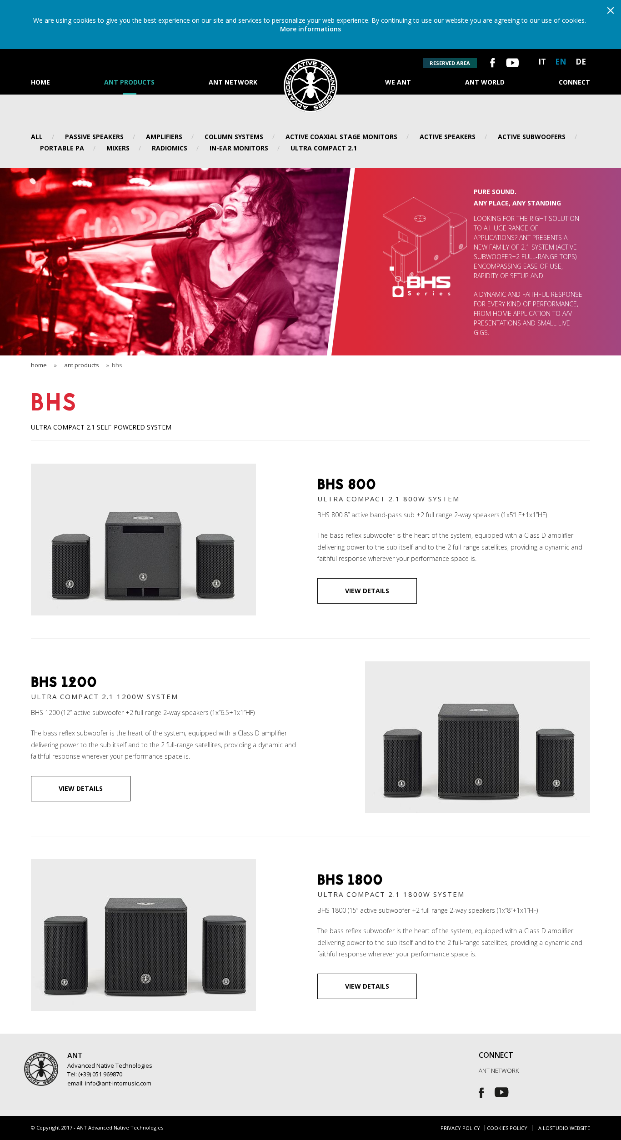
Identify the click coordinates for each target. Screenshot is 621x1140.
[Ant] (310, 64)
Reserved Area (450, 63)
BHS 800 (346, 486)
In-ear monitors (239, 148)
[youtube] (512, 64)
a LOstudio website (564, 1128)
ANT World (485, 82)
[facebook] (492, 64)
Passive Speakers (94, 136)
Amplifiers (164, 136)
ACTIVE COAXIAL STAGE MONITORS (341, 136)
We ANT (398, 82)
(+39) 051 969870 (100, 1074)
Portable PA (62, 148)
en (560, 61)
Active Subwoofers (532, 136)
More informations (310, 29)
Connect (574, 82)
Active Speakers (448, 136)
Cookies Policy (507, 1128)
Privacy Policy (460, 1128)
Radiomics (169, 148)
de (581, 61)
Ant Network (233, 82)
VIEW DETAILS (367, 590)
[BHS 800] (143, 469)
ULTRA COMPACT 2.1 (323, 148)
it (542, 61)
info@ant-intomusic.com (118, 1083)
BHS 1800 (350, 881)
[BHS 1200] (477, 667)
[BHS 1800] (143, 865)
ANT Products (129, 82)
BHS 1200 (64, 683)
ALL (37, 136)
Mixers (118, 148)
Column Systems (234, 136)
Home (40, 82)
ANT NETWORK (499, 1071)
